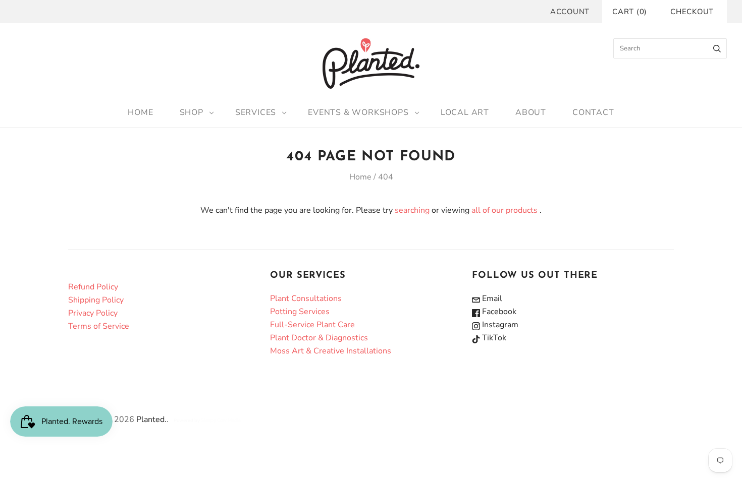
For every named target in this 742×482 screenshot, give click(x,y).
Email (491, 298)
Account (570, 12)
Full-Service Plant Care (312, 324)
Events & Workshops (358, 112)
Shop (191, 112)
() (629, 12)
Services (255, 112)
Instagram (499, 324)
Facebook (498, 311)
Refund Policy (93, 286)
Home (140, 112)
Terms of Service (98, 326)
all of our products (504, 210)
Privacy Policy (93, 313)
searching (412, 210)
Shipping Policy (96, 300)
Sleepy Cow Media (221, 420)
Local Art (465, 112)
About (530, 112)
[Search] (717, 48)
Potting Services (300, 311)
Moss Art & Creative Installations (330, 350)
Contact (593, 112)
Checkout (692, 12)
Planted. (151, 419)
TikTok (493, 337)
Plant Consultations (306, 298)
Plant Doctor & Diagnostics (319, 337)
